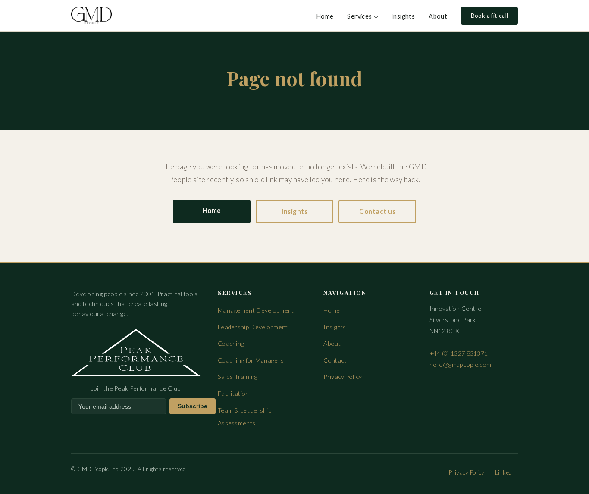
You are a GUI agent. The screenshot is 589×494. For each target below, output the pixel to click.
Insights (403, 16)
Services (359, 16)
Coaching (231, 343)
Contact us (377, 211)
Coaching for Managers (251, 360)
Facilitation (233, 393)
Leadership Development (253, 327)
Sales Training (237, 376)
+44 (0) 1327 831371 (458, 353)
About (438, 16)
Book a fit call (489, 15)
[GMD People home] (91, 15)
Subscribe (192, 406)
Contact (334, 360)
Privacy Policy (342, 376)
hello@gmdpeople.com (460, 364)
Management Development (256, 310)
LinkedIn (506, 472)
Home (325, 16)
